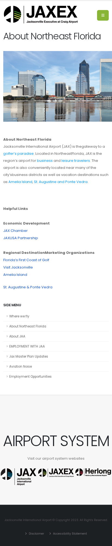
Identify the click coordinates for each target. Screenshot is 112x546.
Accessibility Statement (69, 534)
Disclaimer (36, 534)
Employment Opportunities (30, 376)
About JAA (17, 336)
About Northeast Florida (27, 326)
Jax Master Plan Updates (28, 356)
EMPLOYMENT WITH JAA (27, 346)
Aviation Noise (20, 366)
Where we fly (19, 316)
